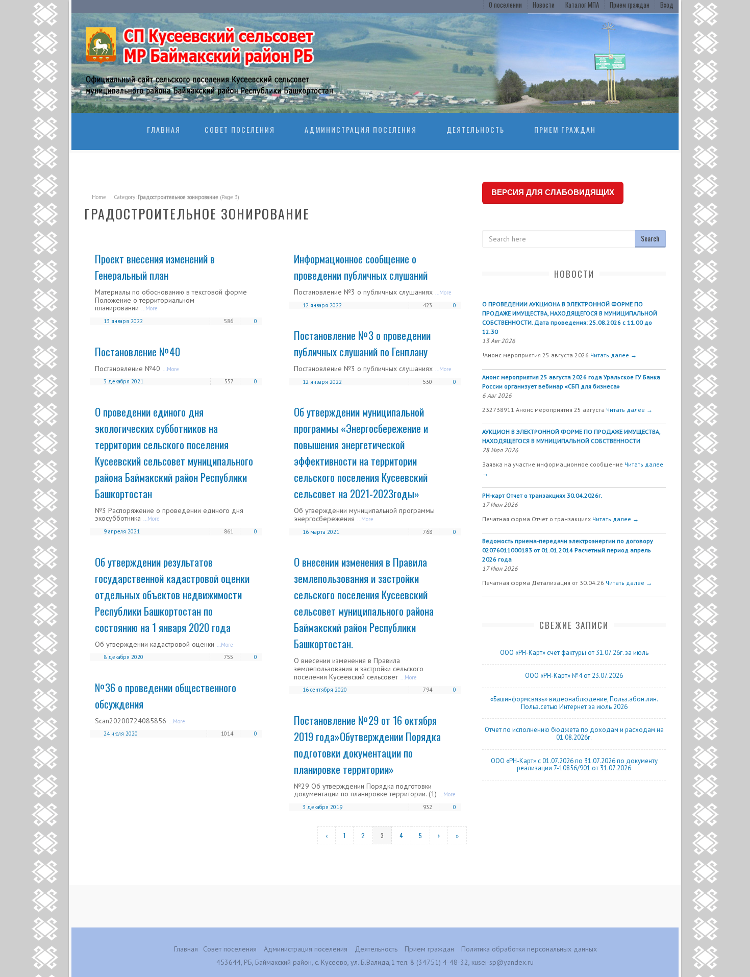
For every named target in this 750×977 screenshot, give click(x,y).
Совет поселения (240, 129)
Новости (544, 4)
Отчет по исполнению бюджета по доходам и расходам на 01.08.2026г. (574, 733)
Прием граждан (629, 4)
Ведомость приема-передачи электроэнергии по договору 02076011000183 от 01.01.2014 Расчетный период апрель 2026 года (567, 550)
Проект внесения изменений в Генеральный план (155, 267)
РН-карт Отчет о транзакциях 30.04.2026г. (542, 495)
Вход (666, 4)
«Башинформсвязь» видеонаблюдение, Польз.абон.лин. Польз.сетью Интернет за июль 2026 (574, 703)
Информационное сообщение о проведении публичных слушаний (361, 267)
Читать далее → (613, 355)
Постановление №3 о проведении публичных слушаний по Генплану (362, 343)
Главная (164, 129)
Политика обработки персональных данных (529, 949)
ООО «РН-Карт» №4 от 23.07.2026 (574, 675)
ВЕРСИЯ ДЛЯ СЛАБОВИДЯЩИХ (552, 192)
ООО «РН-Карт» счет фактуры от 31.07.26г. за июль (574, 652)
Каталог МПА (582, 4)
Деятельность (475, 129)
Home (99, 197)
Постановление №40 (137, 351)
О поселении (505, 4)
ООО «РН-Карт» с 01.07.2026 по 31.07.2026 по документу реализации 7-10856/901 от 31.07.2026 (574, 764)
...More (149, 308)
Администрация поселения (361, 129)
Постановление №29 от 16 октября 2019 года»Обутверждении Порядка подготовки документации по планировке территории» (367, 744)
